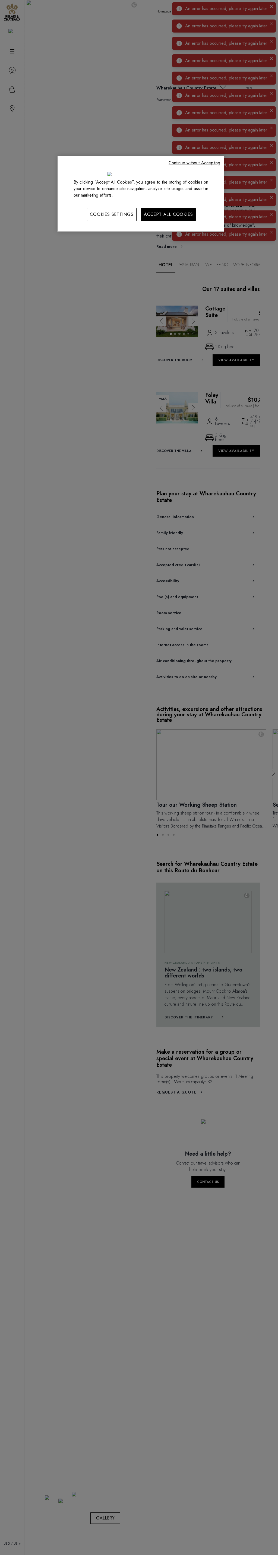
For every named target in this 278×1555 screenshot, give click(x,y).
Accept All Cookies (168, 214)
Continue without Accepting (194, 163)
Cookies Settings (112, 214)
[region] (141, 194)
